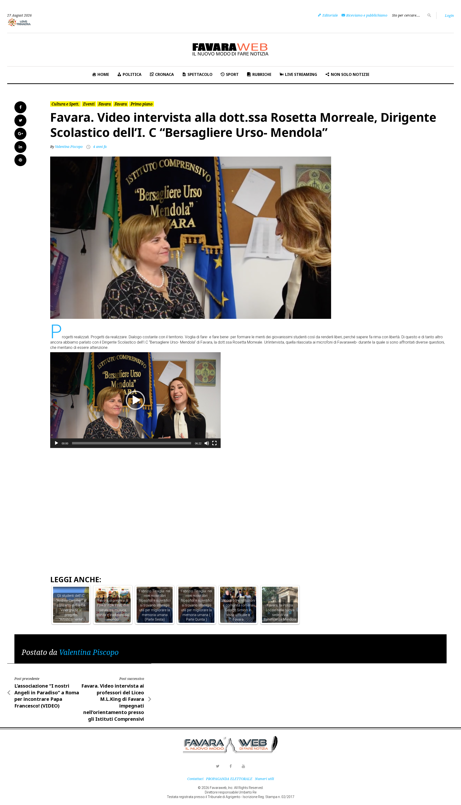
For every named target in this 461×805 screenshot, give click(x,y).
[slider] (131, 443)
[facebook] (230, 766)
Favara (104, 104)
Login (449, 15)
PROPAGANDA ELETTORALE (229, 778)
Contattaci (195, 778)
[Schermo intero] (214, 443)
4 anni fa (100, 146)
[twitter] (218, 766)
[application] (135, 400)
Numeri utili (264, 778)
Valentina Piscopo (69, 146)
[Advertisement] (137, 461)
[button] (135, 400)
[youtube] (243, 766)
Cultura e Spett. (65, 104)
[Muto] (206, 443)
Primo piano (141, 104)
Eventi (89, 104)
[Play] (56, 443)
